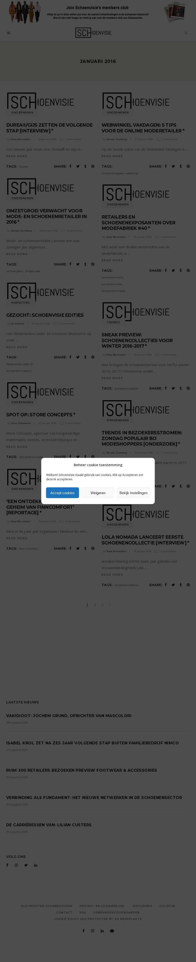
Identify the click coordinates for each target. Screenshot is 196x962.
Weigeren (98, 493)
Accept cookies (62, 493)
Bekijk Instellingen (133, 493)
